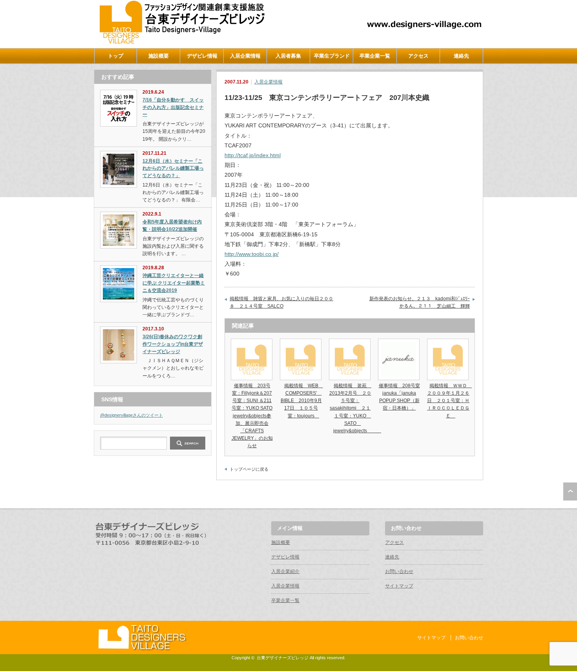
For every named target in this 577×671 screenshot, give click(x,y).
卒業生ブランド (332, 56)
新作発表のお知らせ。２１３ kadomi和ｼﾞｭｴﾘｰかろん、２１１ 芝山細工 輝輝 (419, 302)
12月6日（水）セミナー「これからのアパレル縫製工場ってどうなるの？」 (173, 168)
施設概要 (158, 56)
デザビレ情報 (202, 56)
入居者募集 (288, 56)
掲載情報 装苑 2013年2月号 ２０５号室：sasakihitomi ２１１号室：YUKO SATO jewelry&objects (355, 408)
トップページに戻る (249, 469)
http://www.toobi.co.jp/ (252, 254)
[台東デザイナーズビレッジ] (181, 41)
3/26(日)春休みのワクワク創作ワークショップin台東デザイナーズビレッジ (172, 344)
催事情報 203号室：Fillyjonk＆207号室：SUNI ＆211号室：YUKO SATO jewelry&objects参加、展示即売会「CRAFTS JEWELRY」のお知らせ (252, 416)
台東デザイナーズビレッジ (283, 657)
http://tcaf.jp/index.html (253, 155)
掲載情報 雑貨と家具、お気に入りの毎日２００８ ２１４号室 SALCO (281, 302)
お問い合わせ (399, 571)
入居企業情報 (245, 56)
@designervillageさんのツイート (131, 415)
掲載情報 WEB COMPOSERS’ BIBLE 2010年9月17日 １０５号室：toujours (302, 401)
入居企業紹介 (285, 571)
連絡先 (461, 56)
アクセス (418, 56)
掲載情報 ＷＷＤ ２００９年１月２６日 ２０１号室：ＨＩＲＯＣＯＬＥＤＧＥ (449, 401)
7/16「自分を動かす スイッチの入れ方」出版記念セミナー (173, 107)
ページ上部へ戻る (570, 491)
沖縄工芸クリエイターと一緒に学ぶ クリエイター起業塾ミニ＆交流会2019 (173, 283)
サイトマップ (399, 586)
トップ (115, 56)
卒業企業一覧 (375, 56)
